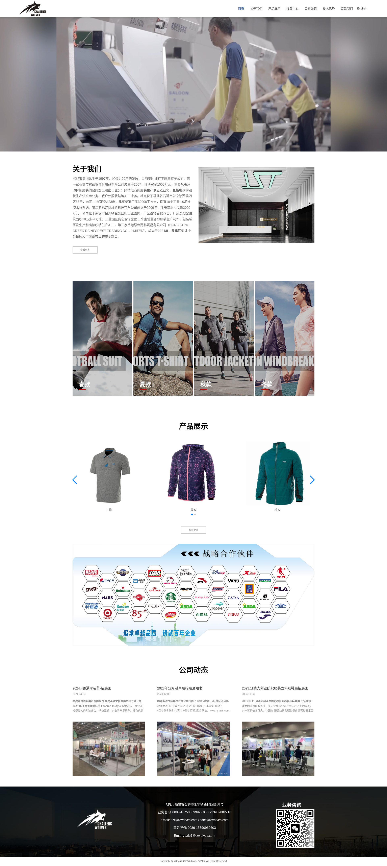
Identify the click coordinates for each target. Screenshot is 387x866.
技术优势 (329, 8)
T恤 (109, 509)
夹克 (278, 509)
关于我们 (256, 8)
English (361, 8)
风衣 (193, 509)
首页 (241, 8)
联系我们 (347, 8)
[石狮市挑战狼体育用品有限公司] (256, 205)
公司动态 (311, 8)
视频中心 (292, 8)
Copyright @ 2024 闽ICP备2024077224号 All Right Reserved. (193, 861)
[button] (192, 514)
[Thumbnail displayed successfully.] (109, 473)
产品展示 (274, 8)
